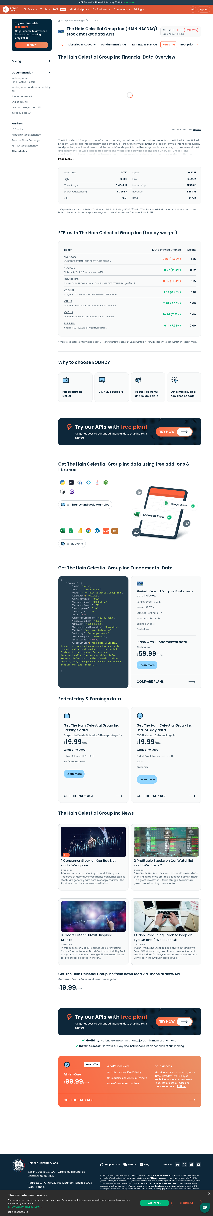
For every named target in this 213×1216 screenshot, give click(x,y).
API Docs (29, 9)
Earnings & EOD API (144, 44)
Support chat (112, 1164)
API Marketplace (79, 9)
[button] (71, 1206)
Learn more (128, 2)
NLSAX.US (70, 257)
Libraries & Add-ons (82, 44)
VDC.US (69, 290)
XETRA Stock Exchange (25, 145)
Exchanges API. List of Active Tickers (23, 80)
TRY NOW (31, 44)
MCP (59, 9)
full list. (181, 1086)
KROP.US (69, 268)
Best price (187, 44)
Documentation (22, 72)
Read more (27, 1203)
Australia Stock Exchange (26, 134)
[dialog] (106, 1203)
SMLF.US (69, 323)
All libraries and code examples (87, 505)
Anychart (197, 129)
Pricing (16, 61)
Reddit (132, 1164)
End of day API (20, 102)
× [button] (209, 1193)
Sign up (204, 9)
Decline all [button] (186, 1203)
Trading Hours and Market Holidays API (32, 89)
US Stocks (17, 129)
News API (169, 44)
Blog (146, 1164)
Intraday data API (21, 112)
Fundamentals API (22, 96)
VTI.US (68, 301)
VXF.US (68, 312)
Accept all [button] (154, 1203)
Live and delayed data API (26, 107)
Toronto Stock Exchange (26, 140)
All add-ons (74, 544)
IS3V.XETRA (71, 279)
